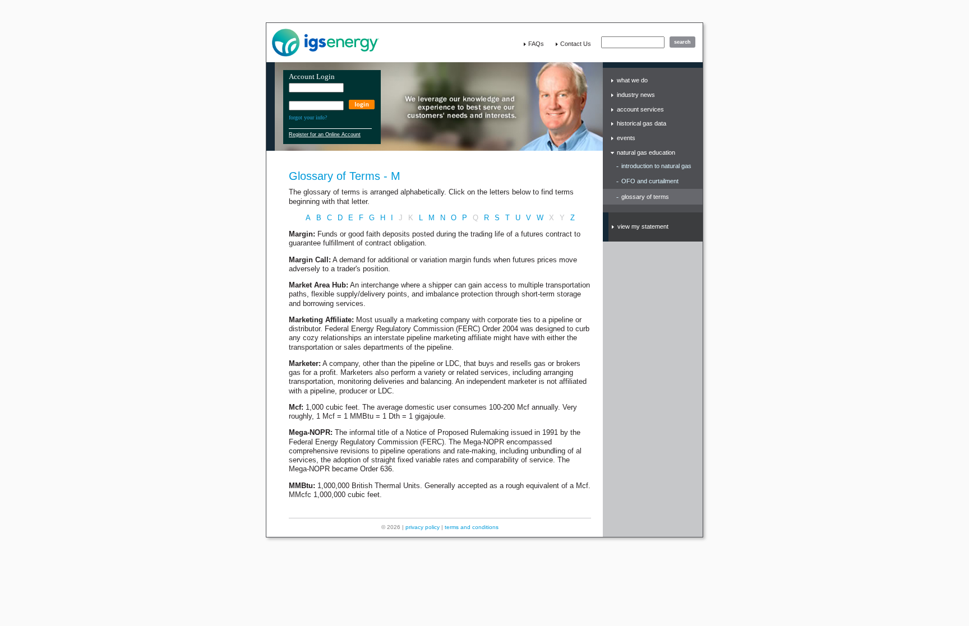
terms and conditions (472, 527)
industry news (636, 94)
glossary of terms (645, 196)
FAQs (536, 43)
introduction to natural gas (656, 166)
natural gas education (646, 152)
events (626, 138)
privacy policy (422, 527)
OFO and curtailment (650, 181)
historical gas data (641, 123)
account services (640, 109)
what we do (632, 80)
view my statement (642, 226)
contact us (575, 43)
